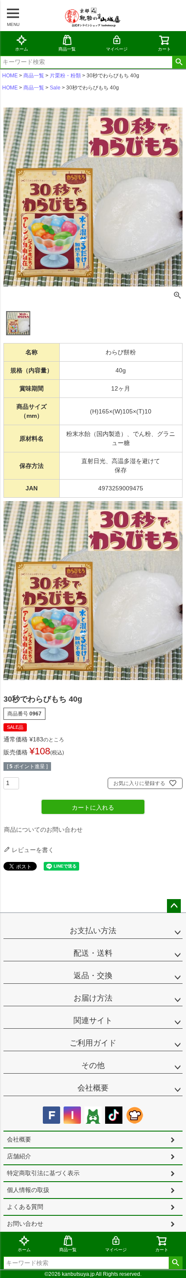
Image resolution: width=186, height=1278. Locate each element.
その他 (93, 1065)
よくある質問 (25, 1206)
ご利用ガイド (93, 1043)
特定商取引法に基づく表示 (43, 1173)
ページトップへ (174, 906)
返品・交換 (93, 975)
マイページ (117, 49)
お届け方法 (93, 998)
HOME (10, 76)
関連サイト (93, 1020)
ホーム (21, 49)
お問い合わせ (25, 1223)
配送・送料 (93, 953)
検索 (179, 62)
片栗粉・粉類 (65, 76)
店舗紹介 (19, 1156)
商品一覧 (67, 49)
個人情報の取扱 (28, 1189)
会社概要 (93, 1088)
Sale (55, 88)
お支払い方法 (93, 930)
